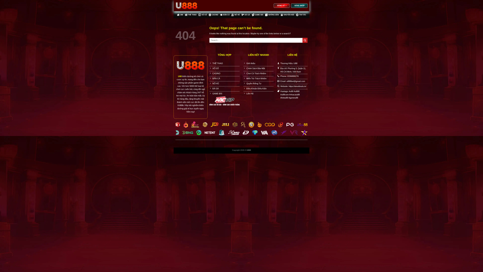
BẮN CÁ (226, 15)
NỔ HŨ (237, 15)
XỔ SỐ (204, 15)
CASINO (215, 15)
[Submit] (305, 40)
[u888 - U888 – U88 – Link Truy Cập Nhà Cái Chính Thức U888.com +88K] (188, 5)
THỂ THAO (192, 15)
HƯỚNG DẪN (273, 15)
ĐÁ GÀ (247, 15)
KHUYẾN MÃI (289, 15)
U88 (181, 15)
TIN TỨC (302, 15)
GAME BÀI (259, 15)
